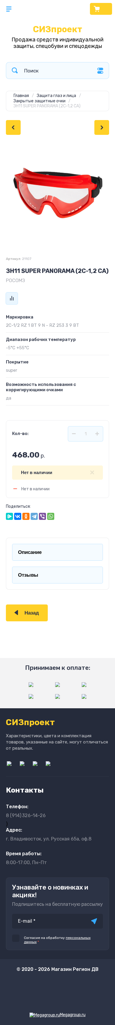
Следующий (101, 127)
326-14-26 (26, 815)
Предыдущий (13, 127)
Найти (15, 70)
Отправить (94, 921)
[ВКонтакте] (17, 516)
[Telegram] (34, 516)
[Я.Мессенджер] (9, 516)
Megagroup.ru (73, 1014)
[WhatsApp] (50, 516)
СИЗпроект (57, 29)
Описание (30, 552)
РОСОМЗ (15, 280)
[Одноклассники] (25, 516)
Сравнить (12, 298)
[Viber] (42, 516)
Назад (31, 612)
